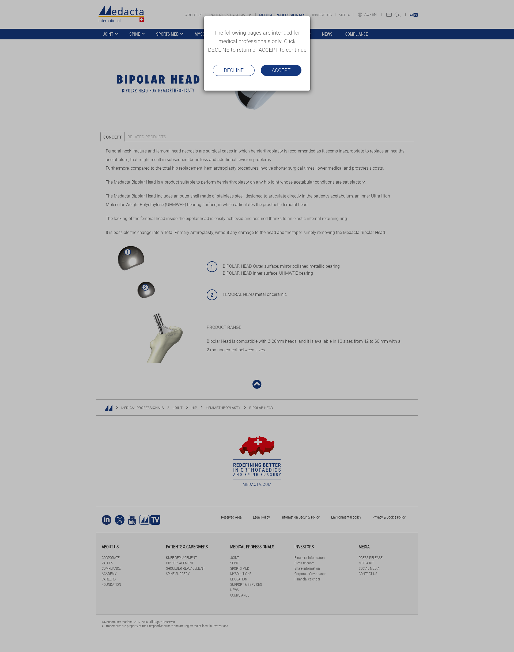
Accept (281, 70)
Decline (234, 70)
